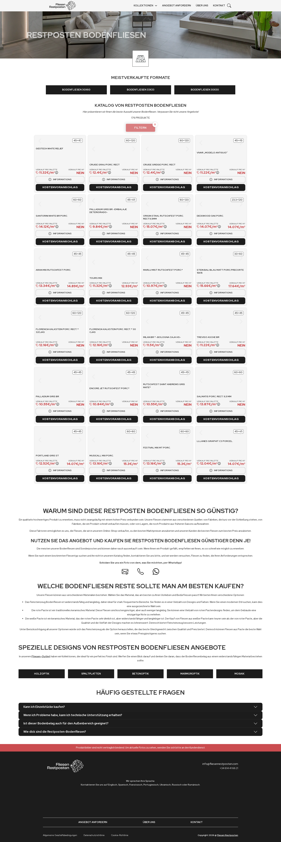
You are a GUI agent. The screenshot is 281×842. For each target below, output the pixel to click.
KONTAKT (219, 5)
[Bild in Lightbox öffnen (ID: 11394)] (209, 321)
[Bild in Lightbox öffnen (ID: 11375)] (72, 380)
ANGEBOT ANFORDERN (176, 5)
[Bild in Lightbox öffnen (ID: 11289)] (209, 380)
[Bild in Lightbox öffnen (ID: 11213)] (221, 432)
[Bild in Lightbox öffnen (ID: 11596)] (123, 200)
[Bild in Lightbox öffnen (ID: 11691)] (56, 140)
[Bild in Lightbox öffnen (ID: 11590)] (167, 204)
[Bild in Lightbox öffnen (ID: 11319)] (173, 374)
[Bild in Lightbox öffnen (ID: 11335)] (114, 376)
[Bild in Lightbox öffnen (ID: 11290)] (233, 380)
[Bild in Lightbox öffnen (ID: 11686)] (101, 149)
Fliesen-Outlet (41, 656)
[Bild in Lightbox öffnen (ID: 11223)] (101, 440)
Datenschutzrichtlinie (94, 835)
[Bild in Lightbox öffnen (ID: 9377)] (60, 204)
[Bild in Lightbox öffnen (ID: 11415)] (179, 321)
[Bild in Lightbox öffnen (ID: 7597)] (60, 258)
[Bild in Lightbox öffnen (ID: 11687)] (126, 149)
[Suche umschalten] (229, 5)
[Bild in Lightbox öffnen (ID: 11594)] (104, 200)
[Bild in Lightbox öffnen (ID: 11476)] (221, 258)
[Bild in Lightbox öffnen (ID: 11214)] (231, 432)
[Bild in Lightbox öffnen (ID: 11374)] (48, 380)
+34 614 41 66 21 (229, 768)
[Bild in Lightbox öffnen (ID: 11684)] (179, 149)
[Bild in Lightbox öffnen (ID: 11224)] (126, 440)
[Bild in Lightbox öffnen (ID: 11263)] (48, 440)
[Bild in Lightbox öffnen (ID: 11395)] (233, 321)
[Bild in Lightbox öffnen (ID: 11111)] (227, 142)
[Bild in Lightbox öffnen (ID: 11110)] (215, 142)
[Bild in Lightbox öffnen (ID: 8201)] (211, 432)
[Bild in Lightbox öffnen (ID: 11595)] (114, 200)
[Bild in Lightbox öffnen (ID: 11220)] (167, 435)
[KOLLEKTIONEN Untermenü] (156, 5)
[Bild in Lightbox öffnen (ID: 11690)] (48, 140)
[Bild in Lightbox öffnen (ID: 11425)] (60, 317)
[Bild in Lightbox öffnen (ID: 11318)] (161, 374)
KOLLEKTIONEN (143, 5)
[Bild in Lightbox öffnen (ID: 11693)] (72, 140)
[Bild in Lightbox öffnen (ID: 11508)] (126, 262)
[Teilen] (93, 140)
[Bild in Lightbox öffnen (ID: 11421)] (114, 317)
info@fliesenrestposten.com (220, 764)
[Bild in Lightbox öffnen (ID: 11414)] (155, 321)
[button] (140, 707)
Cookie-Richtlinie (119, 835)
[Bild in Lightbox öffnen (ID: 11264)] (72, 440)
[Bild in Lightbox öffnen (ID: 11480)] (167, 258)
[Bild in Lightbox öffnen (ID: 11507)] (101, 262)
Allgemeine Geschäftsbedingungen (60, 835)
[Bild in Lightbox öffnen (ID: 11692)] (64, 140)
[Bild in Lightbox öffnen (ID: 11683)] (155, 149)
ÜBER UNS (202, 5)
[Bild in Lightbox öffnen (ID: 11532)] (221, 204)
